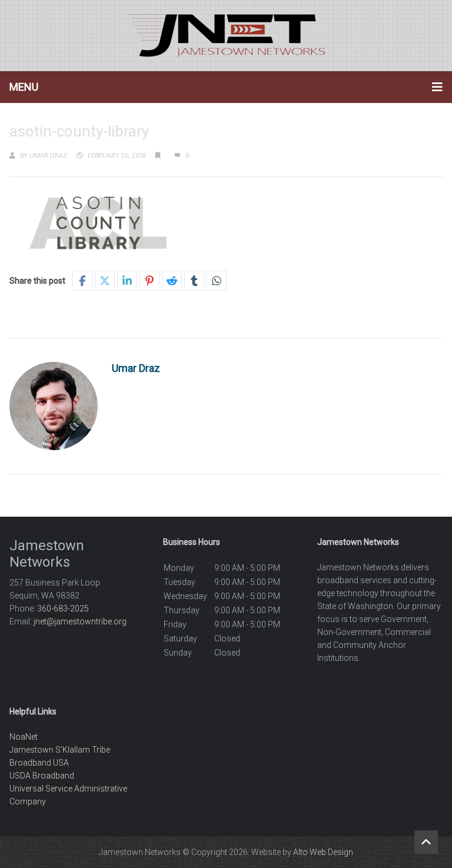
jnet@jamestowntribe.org (80, 621)
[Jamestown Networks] (226, 35)
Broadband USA (39, 762)
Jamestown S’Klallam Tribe (59, 749)
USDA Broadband (41, 775)
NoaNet (23, 736)
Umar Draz (48, 155)
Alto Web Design (323, 852)
